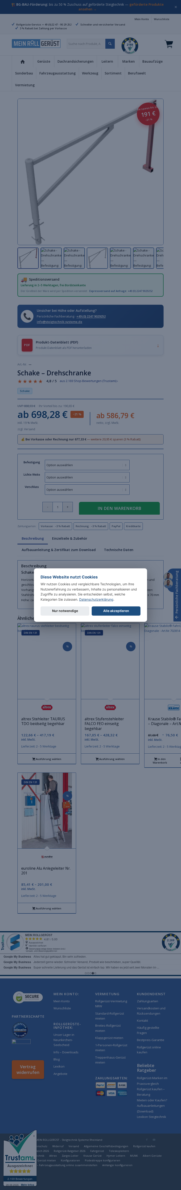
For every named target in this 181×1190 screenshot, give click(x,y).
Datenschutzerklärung (96, 599)
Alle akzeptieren (116, 611)
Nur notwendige (65, 611)
